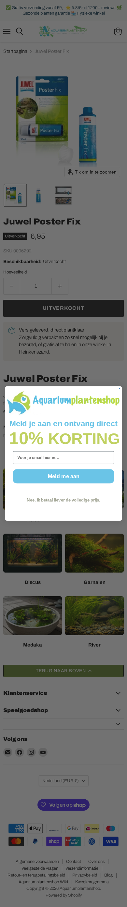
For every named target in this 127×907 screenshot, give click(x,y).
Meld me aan (63, 476)
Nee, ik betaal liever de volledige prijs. (63, 500)
